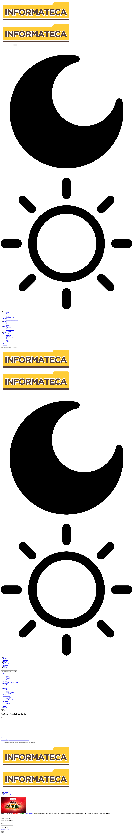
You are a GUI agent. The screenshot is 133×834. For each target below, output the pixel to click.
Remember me (5, 827)
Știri (4, 737)
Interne (2, 737)
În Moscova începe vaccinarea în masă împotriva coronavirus (15, 740)
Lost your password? (5, 829)
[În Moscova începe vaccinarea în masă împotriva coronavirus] (15, 736)
